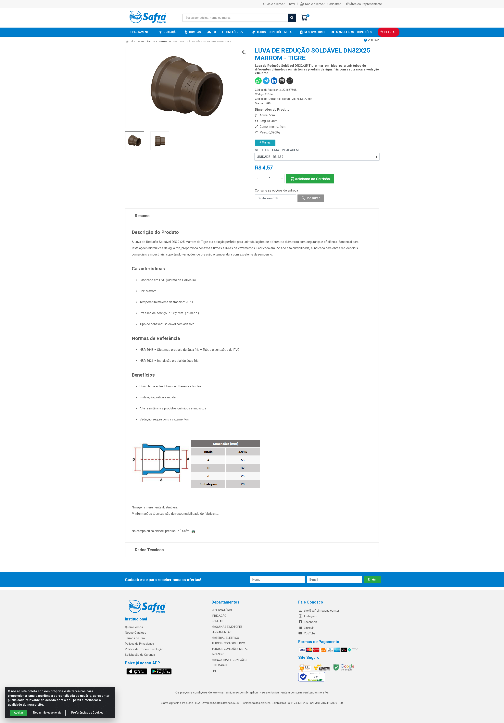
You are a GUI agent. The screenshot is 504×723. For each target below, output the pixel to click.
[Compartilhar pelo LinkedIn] (274, 80)
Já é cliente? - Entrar (281, 4)
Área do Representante (366, 4)
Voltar (373, 40)
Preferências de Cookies (87, 712)
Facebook (310, 622)
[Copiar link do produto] (289, 80)
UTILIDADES (219, 665)
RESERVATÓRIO (222, 610)
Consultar (312, 198)
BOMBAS (217, 621)
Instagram (310, 616)
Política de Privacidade (139, 643)
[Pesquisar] (292, 18)
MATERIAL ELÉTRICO (225, 638)
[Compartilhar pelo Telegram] (266, 80)
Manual (266, 142)
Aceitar (18, 712)
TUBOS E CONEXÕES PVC (228, 643)
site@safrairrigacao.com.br (321, 610)
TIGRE (267, 103)
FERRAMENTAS (222, 632)
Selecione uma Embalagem (277, 150)
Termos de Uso (135, 638)
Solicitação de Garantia (140, 654)
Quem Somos (134, 627)
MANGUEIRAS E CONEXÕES (229, 660)
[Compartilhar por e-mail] (282, 80)
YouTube (309, 633)
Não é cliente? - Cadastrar (323, 4)
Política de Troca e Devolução (144, 649)
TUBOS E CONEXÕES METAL (230, 649)
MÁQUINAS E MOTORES (227, 627)
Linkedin (308, 628)
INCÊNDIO (218, 654)
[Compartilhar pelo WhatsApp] (258, 80)
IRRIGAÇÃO (219, 615)
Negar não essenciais (47, 712)
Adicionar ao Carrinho (312, 179)
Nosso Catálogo (135, 632)
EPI (214, 671)
